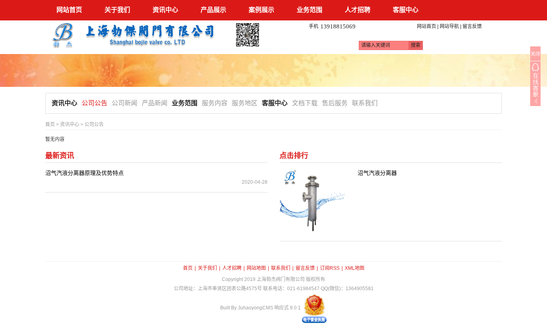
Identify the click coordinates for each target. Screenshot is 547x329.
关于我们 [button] (117, 9)
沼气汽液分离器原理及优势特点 (84, 173)
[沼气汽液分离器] (313, 201)
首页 (50, 124)
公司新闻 (124, 103)
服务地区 (244, 103)
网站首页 (69, 9)
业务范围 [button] (309, 9)
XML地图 (354, 268)
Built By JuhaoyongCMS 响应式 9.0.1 (260, 308)
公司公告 (94, 103)
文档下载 (305, 103)
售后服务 (335, 103)
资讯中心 (64, 103)
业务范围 (184, 103)
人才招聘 (231, 268)
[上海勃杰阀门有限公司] (156, 34)
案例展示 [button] (261, 9)
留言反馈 (472, 26)
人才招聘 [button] (357, 9)
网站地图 (256, 268)
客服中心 (275, 103)
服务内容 (214, 103)
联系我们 (365, 103)
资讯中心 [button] (165, 9)
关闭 (535, 54)
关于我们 (207, 268)
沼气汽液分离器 (377, 173)
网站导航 (449, 26)
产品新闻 (154, 103)
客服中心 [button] (405, 9)
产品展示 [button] (213, 9)
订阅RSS (330, 268)
